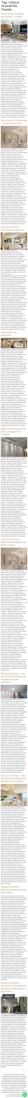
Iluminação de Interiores (9, 334)
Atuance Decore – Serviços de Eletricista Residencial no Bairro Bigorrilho (13, 987)
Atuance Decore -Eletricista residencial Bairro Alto (13, 889)
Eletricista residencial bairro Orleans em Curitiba (13, 431)
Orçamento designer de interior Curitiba (12, 15)
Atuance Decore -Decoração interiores (12, 228)
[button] (24, 1095)
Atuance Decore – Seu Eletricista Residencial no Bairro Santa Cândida (13, 678)
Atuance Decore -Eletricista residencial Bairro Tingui (13, 542)
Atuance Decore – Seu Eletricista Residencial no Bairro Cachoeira (13, 778)
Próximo (24, 1070)
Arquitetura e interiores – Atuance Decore (14, 122)
